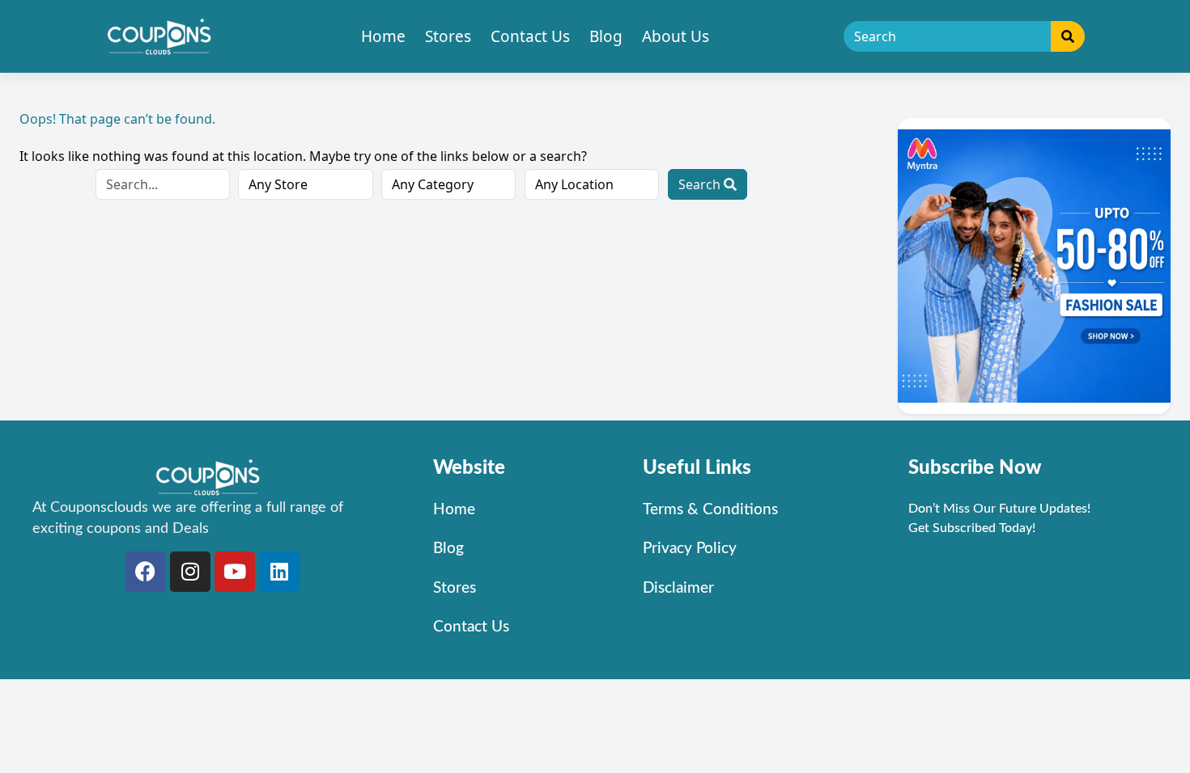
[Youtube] (235, 571)
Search (701, 184)
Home (383, 36)
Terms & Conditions (710, 509)
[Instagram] (190, 571)
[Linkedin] (279, 571)
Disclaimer (678, 588)
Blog (606, 36)
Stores (448, 36)
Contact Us (530, 36)
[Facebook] (145, 571)
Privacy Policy (690, 548)
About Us (675, 36)
